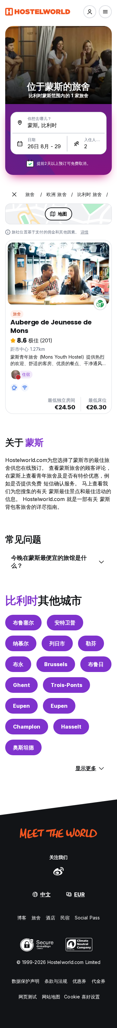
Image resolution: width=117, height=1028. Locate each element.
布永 (18, 664)
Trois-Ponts (66, 685)
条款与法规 (56, 981)
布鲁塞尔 (23, 622)
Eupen (21, 706)
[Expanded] (14, 194)
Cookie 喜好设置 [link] (82, 996)
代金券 (98, 981)
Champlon (26, 726)
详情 (84, 232)
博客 (21, 917)
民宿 (65, 917)
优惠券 (79, 981)
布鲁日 (96, 664)
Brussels (55, 664)
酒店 (50, 917)
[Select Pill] (89, 11)
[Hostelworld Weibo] (58, 871)
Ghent (21, 685)
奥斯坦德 (23, 747)
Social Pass (87, 917)
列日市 (57, 643)
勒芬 (91, 643)
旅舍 (17, 313)
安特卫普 (65, 622)
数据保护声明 (25, 981)
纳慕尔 (21, 643)
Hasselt (71, 726)
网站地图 (51, 996)
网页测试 (28, 996)
